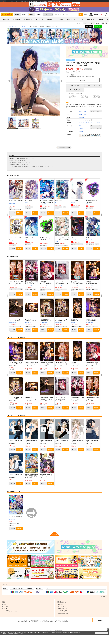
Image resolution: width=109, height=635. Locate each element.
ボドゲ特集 (49, 19)
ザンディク (65, 245)
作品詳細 (20, 294)
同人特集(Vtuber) (27, 19)
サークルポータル (22, 1)
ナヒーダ (96, 244)
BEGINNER (12, 204)
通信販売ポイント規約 (48, 620)
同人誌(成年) (16, 19)
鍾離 (18, 523)
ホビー (81, 19)
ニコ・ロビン (94, 289)
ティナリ (45, 245)
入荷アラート (97, 111)
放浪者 (44, 208)
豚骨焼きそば (58, 241)
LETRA (26, 203)
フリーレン (20, 289)
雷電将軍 (11, 525)
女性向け (39, 14)
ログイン (101, 14)
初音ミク (92, 23)
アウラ (34, 289)
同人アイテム (39, 19)
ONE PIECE (88, 289)
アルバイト (58, 1)
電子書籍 (101, 19)
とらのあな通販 (10, 26)
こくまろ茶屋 (43, 204)
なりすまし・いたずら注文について (64, 621)
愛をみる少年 (58, 203)
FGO (106, 23)
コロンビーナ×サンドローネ (15, 209)
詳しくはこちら (104, 596)
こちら (18, 160)
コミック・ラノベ (71, 19)
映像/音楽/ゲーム (91, 19)
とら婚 (16, 1)
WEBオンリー (36, 1)
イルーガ (14, 245)
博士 (59, 245)
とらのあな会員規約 (35, 620)
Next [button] (61, 80)
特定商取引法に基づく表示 (47, 621)
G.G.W (87, 204)
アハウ (57, 208)
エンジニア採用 (51, 1)
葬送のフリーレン (13, 289)
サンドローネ (30, 206)
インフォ (8, 1)
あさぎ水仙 (73, 240)
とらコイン (29, 1)
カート (20, 213)
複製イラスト (86, 23)
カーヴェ (14, 523)
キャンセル (22, 158)
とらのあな (3, 1)
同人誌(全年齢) (5, 19)
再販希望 (82, 80)
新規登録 (96, 14)
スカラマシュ (80, 244)
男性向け (32, 14)
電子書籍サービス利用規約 (61, 620)
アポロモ (73, 203)
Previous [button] (9, 80)
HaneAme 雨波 (12, 285)
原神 (103, 23)
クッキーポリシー (34, 621)
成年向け (24, 14)
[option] (35, 81)
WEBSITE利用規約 (23, 620)
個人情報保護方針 (23, 621)
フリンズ (60, 206)
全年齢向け (17, 14)
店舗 (12, 1)
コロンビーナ (27, 208)
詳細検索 (85, 14)
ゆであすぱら (12, 519)
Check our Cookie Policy (88, 633)
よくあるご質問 (43, 1)
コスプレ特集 (59, 19)
